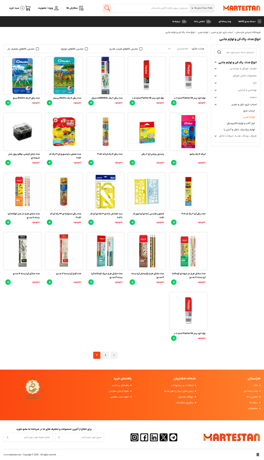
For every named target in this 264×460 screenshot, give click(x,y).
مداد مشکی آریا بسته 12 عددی (26, 273)
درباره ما (176, 21)
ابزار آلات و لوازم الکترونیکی (241, 123)
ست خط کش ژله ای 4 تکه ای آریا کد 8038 (106, 215)
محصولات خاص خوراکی (245, 75)
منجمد (253, 97)
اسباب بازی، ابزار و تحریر (244, 104)
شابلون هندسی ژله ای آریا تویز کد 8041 (148, 215)
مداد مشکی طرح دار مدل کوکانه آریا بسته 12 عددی (24, 215)
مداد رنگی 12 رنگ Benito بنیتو (26, 98)
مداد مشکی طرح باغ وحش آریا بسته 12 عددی (147, 275)
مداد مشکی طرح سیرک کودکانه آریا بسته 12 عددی (106, 275)
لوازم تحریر (249, 117)
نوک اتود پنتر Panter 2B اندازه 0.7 (189, 98)
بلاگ (256, 385)
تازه (255, 83)
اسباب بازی (249, 110)
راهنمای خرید (122, 378)
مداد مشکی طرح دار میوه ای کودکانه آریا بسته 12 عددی (188, 275)
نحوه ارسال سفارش (119, 391)
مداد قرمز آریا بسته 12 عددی (68, 273)
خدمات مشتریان (184, 378)
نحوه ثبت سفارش (120, 397)
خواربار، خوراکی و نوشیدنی (243, 68)
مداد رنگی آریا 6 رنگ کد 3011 (193, 213)
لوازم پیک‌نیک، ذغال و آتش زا (239, 129)
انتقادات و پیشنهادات (182, 385)
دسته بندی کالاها (247, 21)
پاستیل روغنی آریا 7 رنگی (153, 154)
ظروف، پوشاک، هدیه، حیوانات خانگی (238, 136)
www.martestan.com (12, 454)
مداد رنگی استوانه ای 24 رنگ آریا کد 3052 (65, 215)
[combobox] (202, 8)
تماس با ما (199, 21)
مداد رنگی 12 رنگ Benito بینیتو (67, 98)
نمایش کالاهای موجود (72, 49)
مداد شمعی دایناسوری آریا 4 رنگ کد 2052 (65, 156)
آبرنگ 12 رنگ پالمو (197, 154)
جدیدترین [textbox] (182, 48)
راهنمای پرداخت (121, 385)
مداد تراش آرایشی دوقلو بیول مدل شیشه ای (24, 156)
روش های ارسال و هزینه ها (179, 391)
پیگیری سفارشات (185, 402)
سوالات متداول (186, 397)
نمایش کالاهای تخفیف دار (21, 49)
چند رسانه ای (225, 21)
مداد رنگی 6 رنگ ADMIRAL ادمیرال (106, 98)
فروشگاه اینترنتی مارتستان (248, 32)
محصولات (253, 408)
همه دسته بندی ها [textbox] (203, 7)
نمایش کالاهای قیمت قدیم (124, 49)
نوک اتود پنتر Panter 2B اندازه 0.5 (148, 98)
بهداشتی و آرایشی (247, 90)
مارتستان (254, 378)
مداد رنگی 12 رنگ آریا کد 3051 (109, 154)
